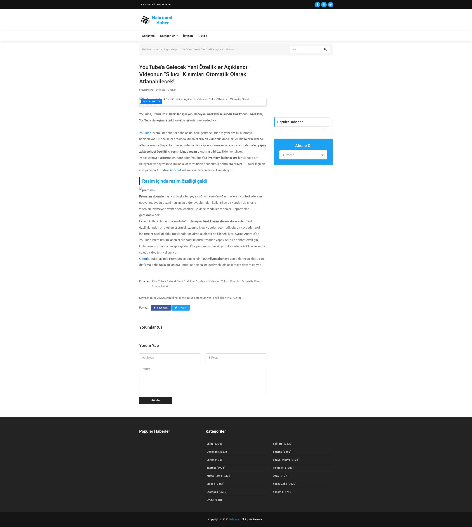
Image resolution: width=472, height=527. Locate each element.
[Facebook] (317, 4)
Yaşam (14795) (282, 492)
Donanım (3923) (216, 451)
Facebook (162, 307)
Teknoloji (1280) (283, 467)
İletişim (188, 36)
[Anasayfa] (158, 20)
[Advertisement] (266, 20)
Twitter (182, 307)
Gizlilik (202, 36)
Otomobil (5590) (216, 492)
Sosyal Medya (170, 49)
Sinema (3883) (282, 451)
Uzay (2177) (280, 476)
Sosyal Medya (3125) (286, 459)
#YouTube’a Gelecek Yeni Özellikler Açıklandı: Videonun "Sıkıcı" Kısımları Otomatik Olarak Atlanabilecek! (207, 284)
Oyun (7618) (214, 500)
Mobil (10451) (215, 483)
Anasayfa (148, 36)
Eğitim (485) (214, 459)
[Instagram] (324, 4)
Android (175, 170)
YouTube (145, 133)
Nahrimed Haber (150, 49)
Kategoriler (167, 36)
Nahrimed (234, 519)
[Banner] (303, 84)
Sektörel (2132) (282, 443)
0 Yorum (172, 90)
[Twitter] (330, 4)
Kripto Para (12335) (218, 476)
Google (144, 259)
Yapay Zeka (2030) (284, 483)
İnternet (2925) (215, 467)
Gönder (155, 400)
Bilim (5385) (214, 443)
